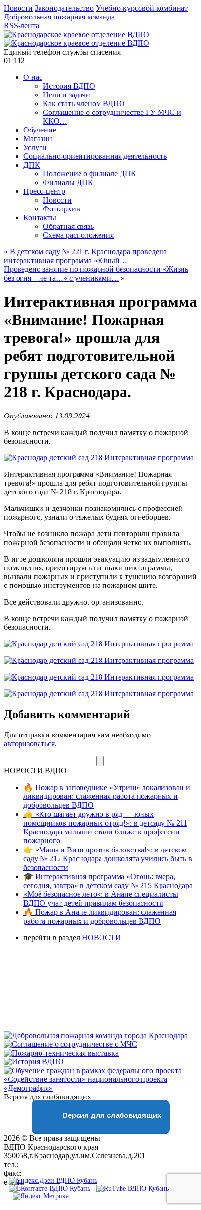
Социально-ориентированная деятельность (95, 156)
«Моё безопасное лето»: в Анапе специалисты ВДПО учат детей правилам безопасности (100, 898)
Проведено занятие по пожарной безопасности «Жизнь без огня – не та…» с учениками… (96, 273)
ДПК (31, 165)
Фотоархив (61, 209)
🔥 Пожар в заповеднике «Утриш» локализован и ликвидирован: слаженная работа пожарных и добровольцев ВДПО (106, 796)
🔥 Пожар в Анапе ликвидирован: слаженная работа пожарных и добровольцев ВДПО (99, 916)
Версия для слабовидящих (110, 1115)
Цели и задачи (66, 95)
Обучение (39, 130)
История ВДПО (69, 86)
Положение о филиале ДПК (89, 174)
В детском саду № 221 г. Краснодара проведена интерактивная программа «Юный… (85, 256)
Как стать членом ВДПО (84, 103)
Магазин (37, 138)
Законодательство (64, 8)
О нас (32, 77)
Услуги (35, 147)
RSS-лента (21, 25)
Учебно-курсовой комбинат (142, 8)
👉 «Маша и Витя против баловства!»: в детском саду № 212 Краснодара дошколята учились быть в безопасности (107, 858)
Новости (18, 8)
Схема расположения (78, 235)
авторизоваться (29, 743)
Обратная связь (68, 226)
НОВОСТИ (101, 937)
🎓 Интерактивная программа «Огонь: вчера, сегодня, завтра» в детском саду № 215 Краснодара (108, 880)
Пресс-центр (44, 191)
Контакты (39, 217)
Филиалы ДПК (68, 182)
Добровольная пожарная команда (59, 17)
